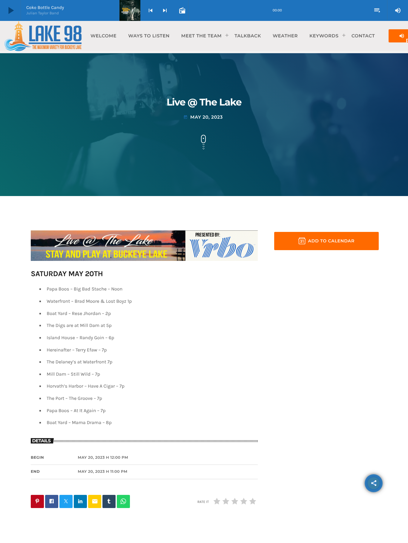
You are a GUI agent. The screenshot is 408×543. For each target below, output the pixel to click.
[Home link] (43, 36)
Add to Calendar (331, 241)
